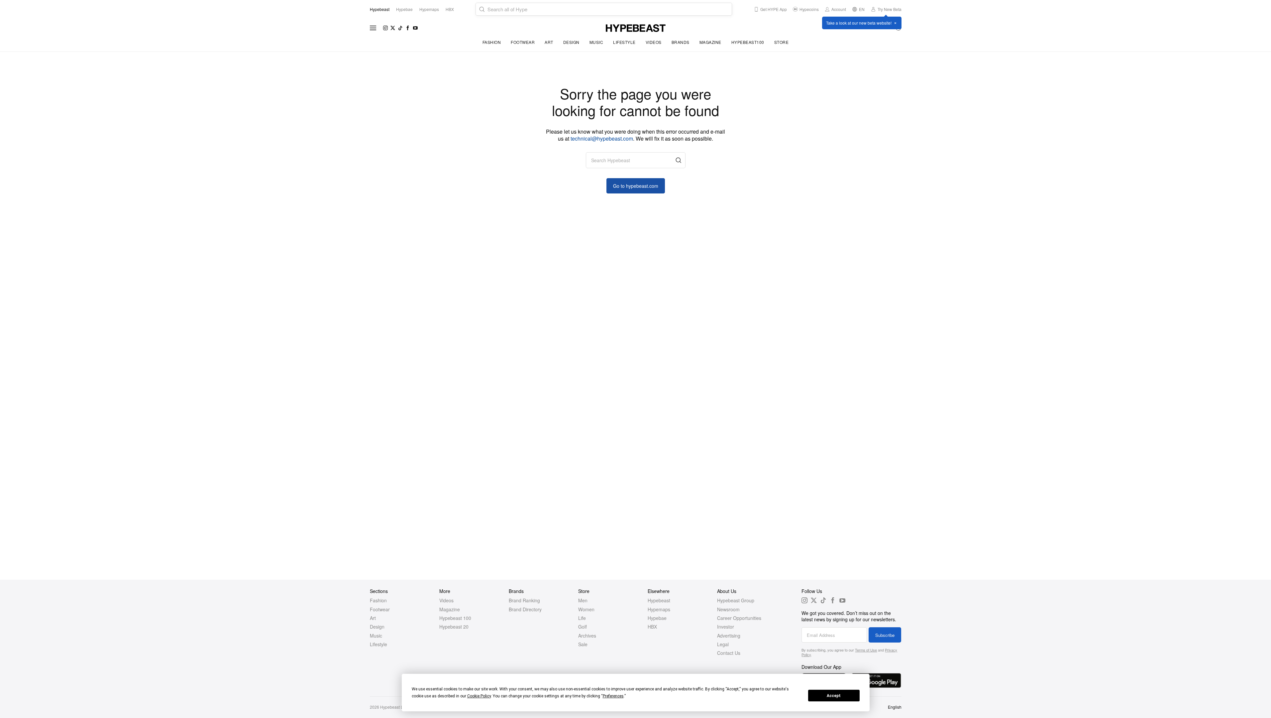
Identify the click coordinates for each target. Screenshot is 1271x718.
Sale (582, 644)
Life (582, 618)
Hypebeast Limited (397, 707)
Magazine (710, 42)
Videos (654, 42)
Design (571, 42)
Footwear (523, 42)
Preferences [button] (613, 696)
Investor (725, 626)
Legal (723, 644)
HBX (652, 626)
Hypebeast (659, 600)
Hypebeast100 (747, 42)
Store (781, 42)
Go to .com (635, 185)
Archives (587, 635)
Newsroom (728, 609)
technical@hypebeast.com (602, 138)
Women (586, 609)
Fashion (491, 42)
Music (596, 42)
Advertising (728, 635)
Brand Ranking (524, 600)
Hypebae (657, 618)
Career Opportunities (739, 618)
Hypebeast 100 (455, 618)
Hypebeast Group (735, 600)
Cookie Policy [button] (479, 696)
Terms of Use (866, 650)
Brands (680, 42)
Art (549, 42)
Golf (582, 626)
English (894, 707)
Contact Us (728, 653)
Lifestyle (624, 42)
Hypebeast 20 (454, 626)
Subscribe (885, 635)
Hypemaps (659, 609)
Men (582, 600)
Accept (834, 695)
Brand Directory (525, 609)
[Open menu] (373, 28)
